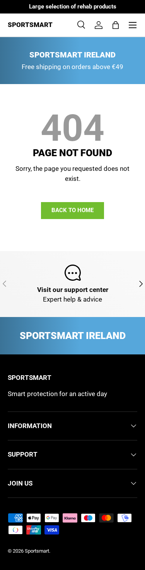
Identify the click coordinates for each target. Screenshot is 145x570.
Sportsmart (37, 551)
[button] (115, 25)
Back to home (72, 210)
